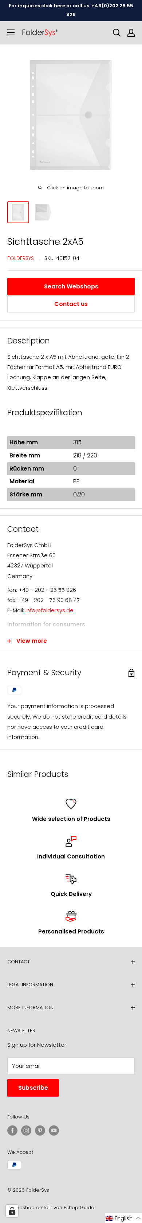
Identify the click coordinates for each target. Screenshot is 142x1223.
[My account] (131, 33)
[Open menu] (11, 32)
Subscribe (33, 1088)
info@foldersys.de (49, 610)
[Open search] (117, 33)
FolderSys (20, 258)
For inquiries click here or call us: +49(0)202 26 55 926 (71, 10)
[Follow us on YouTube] (54, 1130)
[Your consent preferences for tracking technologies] (12, 1211)
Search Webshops (71, 286)
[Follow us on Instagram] (26, 1130)
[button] (123, 1218)
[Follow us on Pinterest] (40, 1130)
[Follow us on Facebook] (12, 1130)
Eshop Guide (79, 1207)
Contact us (71, 304)
